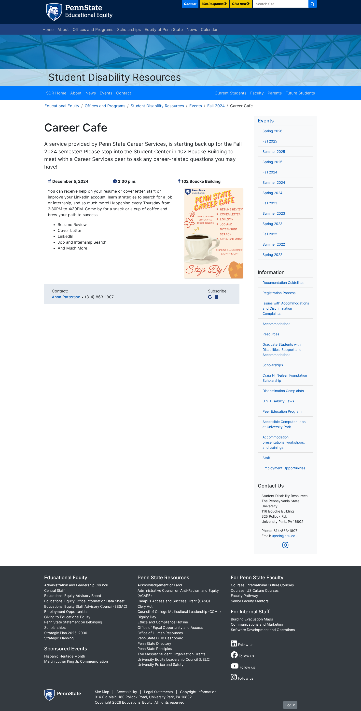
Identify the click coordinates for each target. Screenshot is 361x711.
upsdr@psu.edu (284, 536)
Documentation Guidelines (283, 282)
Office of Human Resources (160, 633)
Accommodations (276, 324)
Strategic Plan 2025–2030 (65, 633)
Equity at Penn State (164, 29)
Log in (290, 705)
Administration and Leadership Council (76, 585)
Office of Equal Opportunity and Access (170, 627)
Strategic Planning (59, 638)
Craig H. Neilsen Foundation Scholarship (285, 377)
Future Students (300, 93)
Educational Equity (61, 105)
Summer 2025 (274, 151)
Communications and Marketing (257, 624)
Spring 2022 (272, 254)
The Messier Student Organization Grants (172, 654)
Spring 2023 (272, 224)
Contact (123, 93)
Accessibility (126, 692)
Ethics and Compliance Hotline (163, 622)
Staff (266, 458)
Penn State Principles (155, 648)
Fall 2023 (270, 203)
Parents (275, 93)
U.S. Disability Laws (278, 401)
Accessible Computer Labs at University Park (284, 424)
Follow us (245, 645)
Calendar (209, 29)
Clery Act (145, 606)
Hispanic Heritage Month (64, 656)
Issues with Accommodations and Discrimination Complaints (286, 308)
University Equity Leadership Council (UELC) (174, 659)
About (63, 29)
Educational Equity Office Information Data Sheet (84, 601)
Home (48, 29)
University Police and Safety (160, 664)
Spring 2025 (272, 162)
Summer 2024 (274, 182)
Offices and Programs (93, 29)
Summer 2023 (274, 213)
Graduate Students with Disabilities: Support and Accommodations (282, 349)
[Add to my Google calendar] (211, 296)
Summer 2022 (274, 244)
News (192, 29)
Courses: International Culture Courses (262, 585)
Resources (271, 334)
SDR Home (56, 93)
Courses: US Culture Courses (255, 590)
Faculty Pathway (244, 595)
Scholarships (129, 29)
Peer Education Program (282, 411)
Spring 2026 (272, 131)
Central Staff (54, 590)
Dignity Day (147, 617)
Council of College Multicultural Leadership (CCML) (179, 611)
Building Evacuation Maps (252, 619)
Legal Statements (158, 692)
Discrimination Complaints (283, 391)
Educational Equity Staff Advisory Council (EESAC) (85, 606)
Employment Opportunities (284, 468)
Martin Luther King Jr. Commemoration (76, 661)
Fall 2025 (270, 141)
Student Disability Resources (114, 77)
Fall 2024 (216, 105)
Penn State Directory (154, 643)
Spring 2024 (272, 193)
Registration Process (279, 293)
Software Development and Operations (263, 630)
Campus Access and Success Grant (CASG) (174, 601)
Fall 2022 (270, 234)
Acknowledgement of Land (160, 585)
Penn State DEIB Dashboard (160, 638)
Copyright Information (198, 692)
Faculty (257, 93)
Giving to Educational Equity (67, 617)
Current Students (230, 93)
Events (106, 93)
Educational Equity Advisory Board (72, 595)
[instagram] (285, 545)
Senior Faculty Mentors (250, 601)
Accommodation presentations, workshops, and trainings (284, 442)
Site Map (102, 692)
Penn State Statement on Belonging (73, 622)
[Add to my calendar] (217, 296)
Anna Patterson (67, 296)
